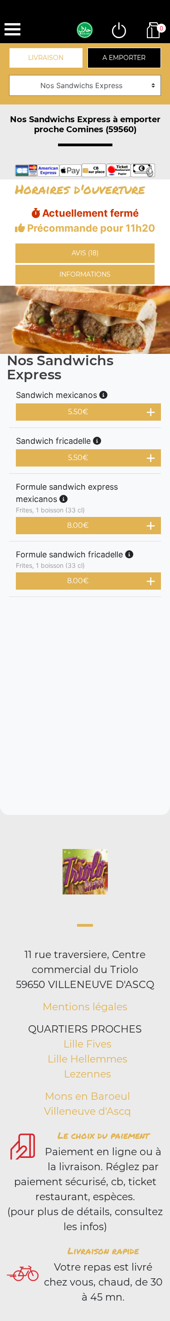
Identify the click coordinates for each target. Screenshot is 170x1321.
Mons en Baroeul (87, 1096)
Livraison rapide (103, 1250)
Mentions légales (85, 1007)
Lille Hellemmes (87, 1059)
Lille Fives (87, 1044)
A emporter (124, 58)
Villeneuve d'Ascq (87, 1111)
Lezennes (87, 1074)
